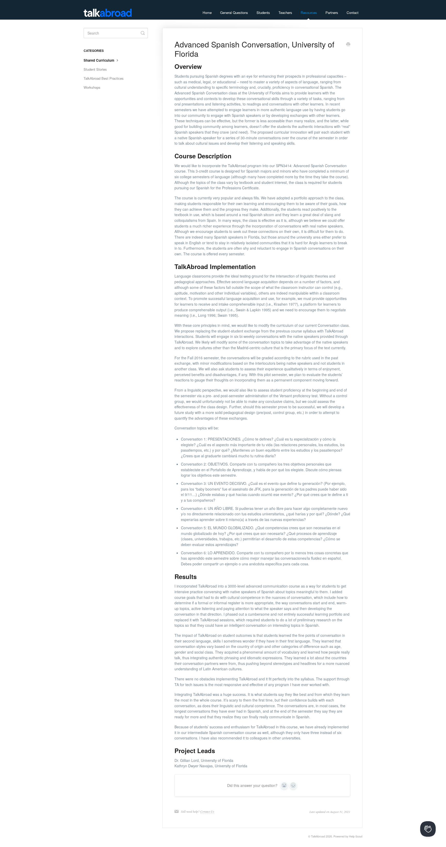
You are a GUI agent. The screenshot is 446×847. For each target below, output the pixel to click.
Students (263, 12)
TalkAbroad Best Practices (104, 78)
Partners (331, 12)
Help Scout (355, 836)
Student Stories (95, 69)
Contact (353, 12)
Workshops (92, 87)
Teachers (285, 12)
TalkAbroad (318, 836)
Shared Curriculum (99, 60)
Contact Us (207, 811)
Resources (309, 12)
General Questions (234, 12)
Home (207, 12)
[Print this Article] (348, 44)
